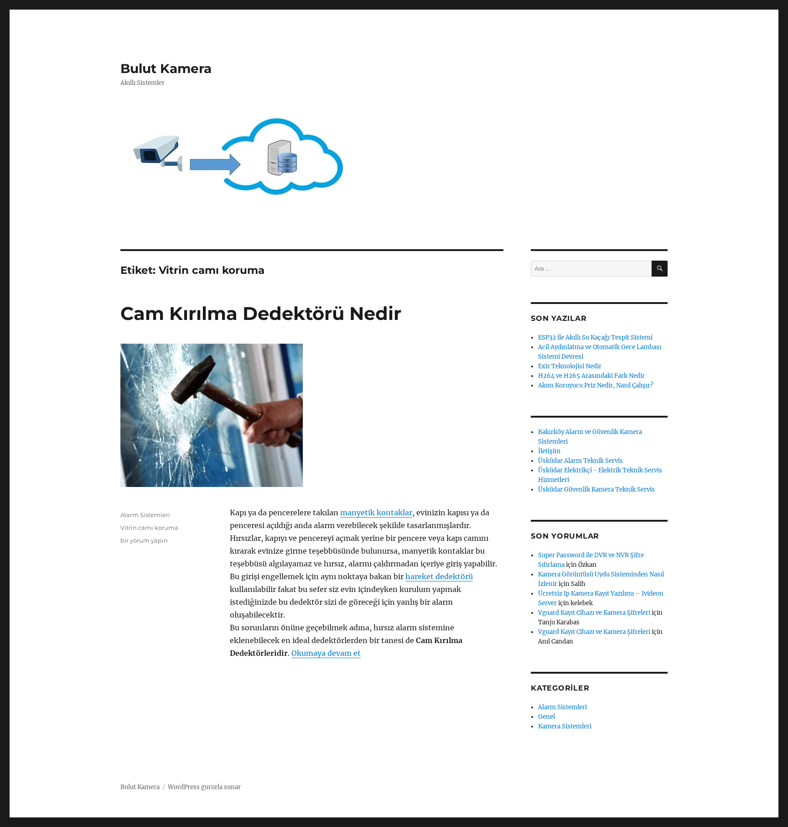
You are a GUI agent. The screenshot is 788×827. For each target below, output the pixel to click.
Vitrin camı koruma (149, 527)
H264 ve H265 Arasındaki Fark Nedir (591, 376)
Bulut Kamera (166, 68)
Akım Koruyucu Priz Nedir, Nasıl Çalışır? (595, 385)
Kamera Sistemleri (564, 726)
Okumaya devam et (326, 653)
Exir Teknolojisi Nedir (569, 366)
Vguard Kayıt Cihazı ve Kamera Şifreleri (594, 613)
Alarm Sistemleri (145, 514)
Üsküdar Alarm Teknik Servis (580, 461)
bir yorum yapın (144, 540)
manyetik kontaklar (376, 512)
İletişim (549, 451)
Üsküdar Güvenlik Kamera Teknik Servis (596, 489)
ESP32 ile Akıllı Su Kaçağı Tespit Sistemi (595, 337)
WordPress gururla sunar (204, 787)
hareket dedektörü (439, 576)
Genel (546, 717)
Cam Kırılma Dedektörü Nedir (260, 313)
